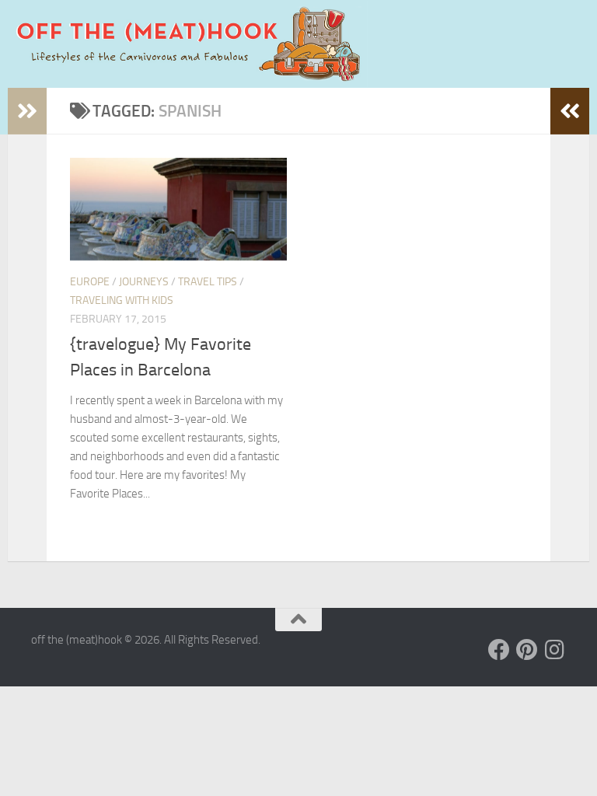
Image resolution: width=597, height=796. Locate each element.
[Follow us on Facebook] (499, 650)
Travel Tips (207, 281)
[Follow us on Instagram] (555, 650)
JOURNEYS (144, 281)
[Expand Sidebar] (27, 111)
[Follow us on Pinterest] (527, 650)
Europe (90, 281)
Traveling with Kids (121, 300)
